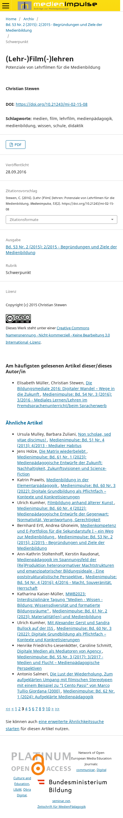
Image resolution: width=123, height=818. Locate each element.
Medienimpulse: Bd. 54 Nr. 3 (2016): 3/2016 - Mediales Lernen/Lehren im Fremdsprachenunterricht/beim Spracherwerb (64, 399)
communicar (85, 770)
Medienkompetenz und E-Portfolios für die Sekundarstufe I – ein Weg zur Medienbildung (66, 531)
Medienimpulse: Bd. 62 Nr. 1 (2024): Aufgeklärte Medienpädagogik (66, 693)
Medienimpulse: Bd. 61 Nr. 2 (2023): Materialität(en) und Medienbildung (62, 613)
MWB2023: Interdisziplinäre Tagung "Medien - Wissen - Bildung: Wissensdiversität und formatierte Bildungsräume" (60, 602)
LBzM (17, 789)
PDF (17, 144)
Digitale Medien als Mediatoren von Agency (59, 651)
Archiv (28, 18)
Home (11, 18)
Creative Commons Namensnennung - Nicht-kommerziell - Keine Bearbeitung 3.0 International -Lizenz (58, 335)
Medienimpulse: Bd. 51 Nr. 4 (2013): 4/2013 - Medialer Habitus (60, 442)
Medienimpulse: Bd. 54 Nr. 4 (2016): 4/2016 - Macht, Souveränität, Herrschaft (67, 582)
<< (8, 708)
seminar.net (61, 801)
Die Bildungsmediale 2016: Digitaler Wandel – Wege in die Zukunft (66, 388)
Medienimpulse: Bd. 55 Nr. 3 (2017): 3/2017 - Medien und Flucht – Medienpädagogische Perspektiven (60, 662)
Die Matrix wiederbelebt (63, 451)
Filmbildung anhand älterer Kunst (80, 502)
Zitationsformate (24, 219)
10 (48, 708)
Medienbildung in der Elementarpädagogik (53, 482)
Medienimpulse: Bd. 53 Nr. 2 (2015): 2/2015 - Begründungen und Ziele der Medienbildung (65, 542)
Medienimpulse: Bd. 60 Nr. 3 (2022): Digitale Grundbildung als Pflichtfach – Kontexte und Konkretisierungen (66, 491)
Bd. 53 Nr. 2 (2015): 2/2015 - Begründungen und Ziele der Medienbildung (54, 27)
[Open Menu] (5, 5)
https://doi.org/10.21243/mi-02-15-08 (52, 104)
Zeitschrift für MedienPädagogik (61, 807)
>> (57, 708)
